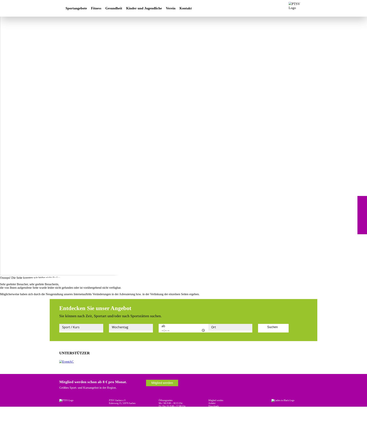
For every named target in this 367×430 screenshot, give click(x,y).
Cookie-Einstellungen (218, 414)
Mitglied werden (162, 382)
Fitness (96, 8)
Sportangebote (76, 8)
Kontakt (185, 8)
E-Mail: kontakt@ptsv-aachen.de (124, 411)
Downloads (213, 406)
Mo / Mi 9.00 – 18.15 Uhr (171, 403)
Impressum (213, 409)
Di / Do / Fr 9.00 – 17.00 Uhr (172, 406)
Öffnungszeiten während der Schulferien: (177, 411)
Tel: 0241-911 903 (117, 409)
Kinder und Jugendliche (144, 8)
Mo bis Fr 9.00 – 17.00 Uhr (171, 414)
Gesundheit (113, 8)
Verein (170, 8)
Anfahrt (211, 403)
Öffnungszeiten (166, 400)
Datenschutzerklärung (218, 411)
